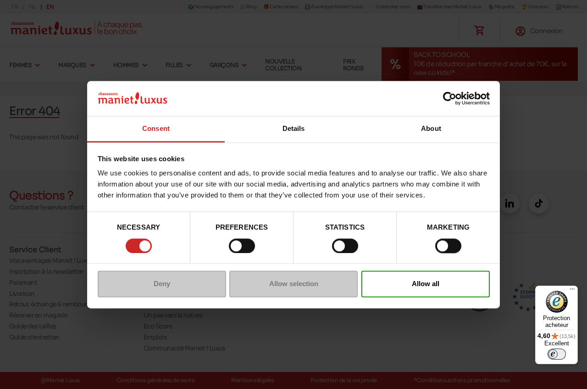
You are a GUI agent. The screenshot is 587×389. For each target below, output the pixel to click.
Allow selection (293, 284)
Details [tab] (293, 129)
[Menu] (572, 291)
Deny (162, 284)
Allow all (425, 284)
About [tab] (431, 129)
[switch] (242, 245)
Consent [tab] (156, 129)
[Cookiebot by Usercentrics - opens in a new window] (450, 98)
